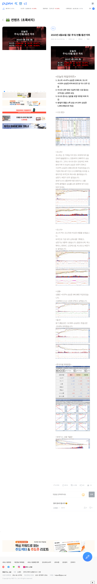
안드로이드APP (46, 562)
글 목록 (57, 485)
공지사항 (56, 562)
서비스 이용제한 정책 (33, 562)
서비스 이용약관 (6, 562)
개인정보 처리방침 (19, 562)
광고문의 (64, 562)
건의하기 (73, 562)
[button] (4, 91)
